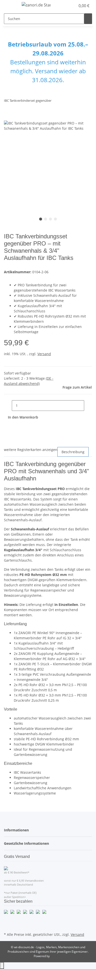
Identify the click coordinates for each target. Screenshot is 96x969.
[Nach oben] (2, 965)
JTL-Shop (56, 956)
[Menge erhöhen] (88, 405)
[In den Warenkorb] (8, 118)
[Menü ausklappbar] (10, 5)
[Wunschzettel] (72, 6)
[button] (66, 6)
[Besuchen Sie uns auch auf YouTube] (8, 925)
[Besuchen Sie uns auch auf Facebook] (8, 919)
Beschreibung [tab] (73, 451)
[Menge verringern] (8, 405)
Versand (44, 353)
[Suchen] (88, 18)
